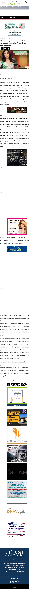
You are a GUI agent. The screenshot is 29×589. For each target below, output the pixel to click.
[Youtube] (16, 582)
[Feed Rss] (18, 582)
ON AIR (13, 17)
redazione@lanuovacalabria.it (17, 576)
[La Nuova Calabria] (13, 2)
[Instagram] (13, 582)
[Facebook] (10, 582)
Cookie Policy (18, 585)
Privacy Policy (24, 585)
